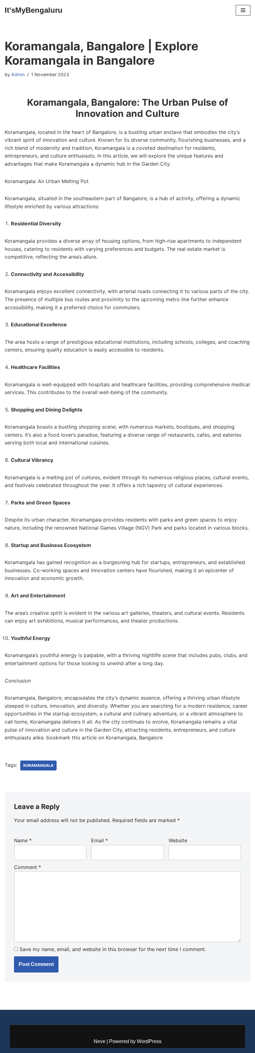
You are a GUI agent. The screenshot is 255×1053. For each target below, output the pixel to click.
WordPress (149, 1041)
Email (99, 840)
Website (178, 840)
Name (23, 840)
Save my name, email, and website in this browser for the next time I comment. (113, 949)
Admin (18, 74)
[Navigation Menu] (243, 10)
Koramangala (38, 765)
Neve (99, 1041)
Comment (27, 867)
